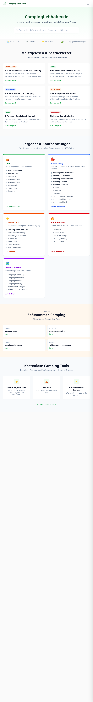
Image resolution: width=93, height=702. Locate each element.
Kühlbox (55, 187)
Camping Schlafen (59, 181)
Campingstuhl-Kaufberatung (63, 173)
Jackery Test (11, 241)
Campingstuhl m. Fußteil (61, 199)
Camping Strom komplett (16, 230)
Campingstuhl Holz (59, 202)
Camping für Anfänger (15, 275)
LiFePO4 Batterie (12, 244)
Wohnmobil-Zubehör (60, 176)
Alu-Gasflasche (57, 232)
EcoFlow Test (11, 238)
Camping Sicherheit (60, 184)
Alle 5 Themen (56, 252)
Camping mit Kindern (14, 278)
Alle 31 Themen (57, 206)
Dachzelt (10, 191)
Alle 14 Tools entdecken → (46, 404)
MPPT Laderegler (13, 247)
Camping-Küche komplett (62, 179)
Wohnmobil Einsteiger (15, 286)
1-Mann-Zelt (11, 185)
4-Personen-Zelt (12, 182)
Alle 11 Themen (11, 294)
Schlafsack (56, 190)
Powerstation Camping (15, 232)
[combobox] (46, 30)
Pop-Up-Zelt (11, 188)
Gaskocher (56, 230)
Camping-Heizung (59, 238)
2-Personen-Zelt (12, 179)
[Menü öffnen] (88, 3)
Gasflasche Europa (59, 235)
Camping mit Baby (13, 283)
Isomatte (55, 193)
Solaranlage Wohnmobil (15, 235)
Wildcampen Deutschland (16, 289)
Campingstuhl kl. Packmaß (62, 196)
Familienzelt (11, 176)
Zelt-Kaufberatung (13, 170)
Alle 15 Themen (11, 206)
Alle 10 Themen (11, 252)
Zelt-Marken (11, 173)
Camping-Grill (57, 241)
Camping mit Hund (13, 281)
